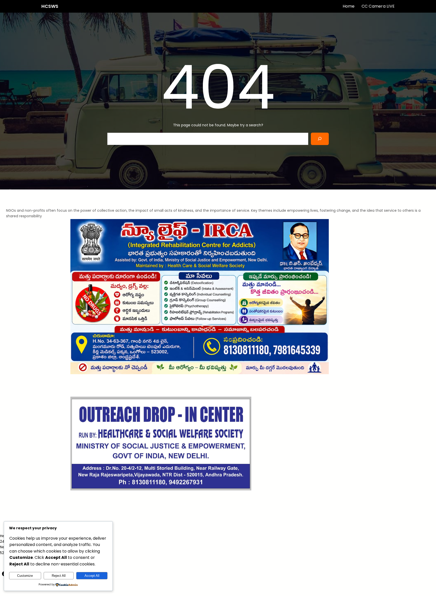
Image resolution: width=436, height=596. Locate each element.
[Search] (320, 139)
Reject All (59, 576)
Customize (25, 576)
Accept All (92, 576)
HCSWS (49, 6)
